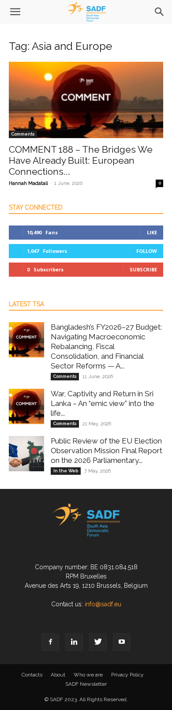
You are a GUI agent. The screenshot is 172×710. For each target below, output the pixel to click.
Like (152, 232)
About (58, 675)
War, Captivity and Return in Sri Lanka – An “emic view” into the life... (102, 403)
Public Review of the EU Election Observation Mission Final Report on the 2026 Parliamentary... (106, 450)
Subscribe (143, 269)
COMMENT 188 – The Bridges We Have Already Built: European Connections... (81, 160)
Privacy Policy (127, 675)
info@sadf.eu (103, 604)
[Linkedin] (74, 642)
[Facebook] (50, 642)
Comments (22, 133)
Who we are (88, 675)
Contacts (32, 675)
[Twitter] (98, 642)
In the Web (65, 470)
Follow (146, 251)
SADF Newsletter (86, 684)
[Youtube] (122, 642)
